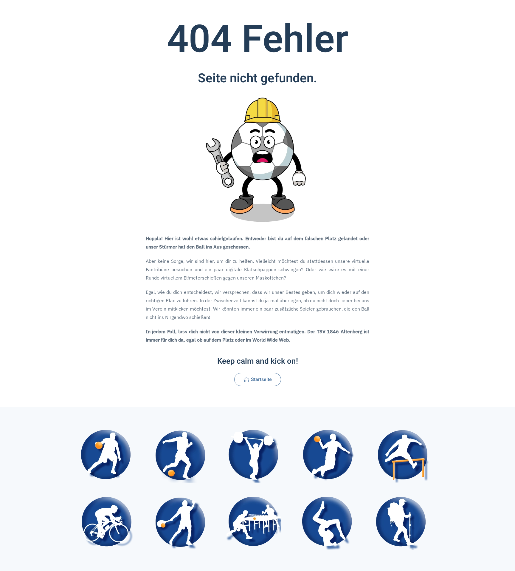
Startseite (261, 379)
